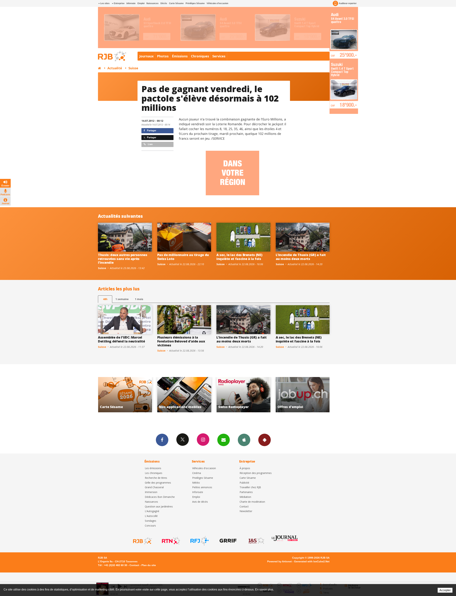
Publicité (244, 482)
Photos (163, 56)
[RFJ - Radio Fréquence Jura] (199, 540)
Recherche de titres (156, 477)
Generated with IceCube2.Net (312, 561)
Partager (151, 130)
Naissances (152, 3)
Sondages (150, 520)
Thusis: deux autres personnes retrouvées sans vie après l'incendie (122, 259)
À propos (245, 468)
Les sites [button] (105, 3)
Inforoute (131, 3)
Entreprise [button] (119, 3)
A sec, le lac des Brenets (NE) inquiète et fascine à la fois (239, 257)
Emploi (141, 3)
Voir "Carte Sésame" (303, 394)
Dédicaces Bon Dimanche (160, 497)
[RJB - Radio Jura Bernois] (142, 540)
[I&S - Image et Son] (256, 540)
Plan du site (148, 565)
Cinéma (196, 473)
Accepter (445, 590)
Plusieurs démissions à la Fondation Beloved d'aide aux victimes (181, 341)
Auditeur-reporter (348, 3)
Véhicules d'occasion (217, 3)
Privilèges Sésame (195, 3)
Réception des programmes (256, 473)
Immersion (151, 492)
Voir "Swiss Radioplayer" (184, 394)
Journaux (146, 56)
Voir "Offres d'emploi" (243, 394)
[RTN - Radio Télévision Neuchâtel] (171, 540)
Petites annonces (202, 487)
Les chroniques (153, 473)
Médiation (245, 497)
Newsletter (246, 511)
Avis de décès (200, 501)
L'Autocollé (151, 516)
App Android (264, 440)
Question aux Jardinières (159, 506)
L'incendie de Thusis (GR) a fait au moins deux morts (301, 257)
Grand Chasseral (154, 487)
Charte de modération (252, 501)
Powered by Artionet (279, 561)
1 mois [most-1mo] (139, 299)
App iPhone (244, 440)
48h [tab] (105, 299)
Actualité (114, 68)
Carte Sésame (176, 3)
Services (218, 56)
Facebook (162, 440)
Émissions (180, 56)
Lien (150, 144)
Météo (196, 482)
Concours (150, 525)
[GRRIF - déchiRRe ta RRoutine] (228, 540)
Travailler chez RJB (250, 487)
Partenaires (246, 492)
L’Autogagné (152, 511)
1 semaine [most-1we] (122, 299)
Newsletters (223, 440)
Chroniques (200, 56)
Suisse (133, 68)
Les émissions (153, 468)
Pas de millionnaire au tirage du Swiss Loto (183, 257)
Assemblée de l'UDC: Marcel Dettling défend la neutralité (121, 339)
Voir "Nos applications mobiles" (125, 394)
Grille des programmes (158, 482)
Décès (163, 3)
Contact (244, 506)
